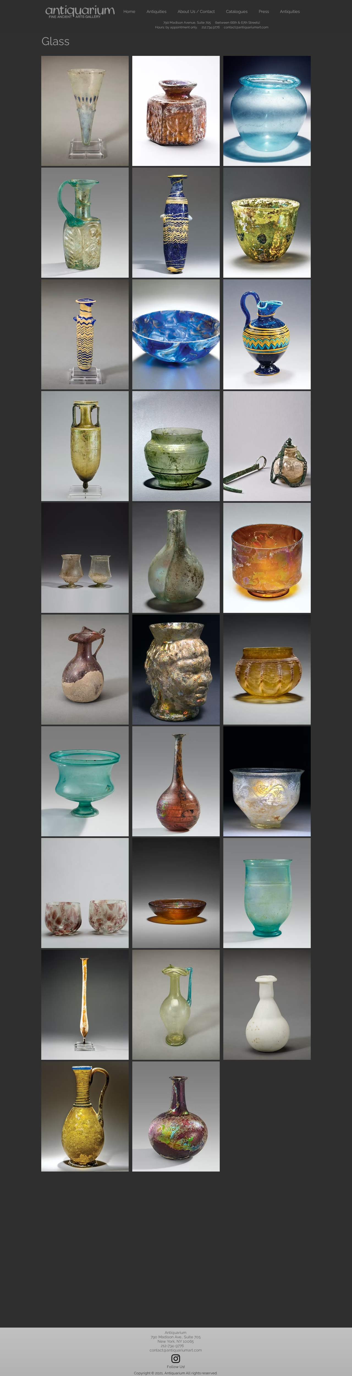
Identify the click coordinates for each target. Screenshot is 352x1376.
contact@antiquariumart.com (246, 27)
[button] (156, 12)
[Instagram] (176, 1358)
